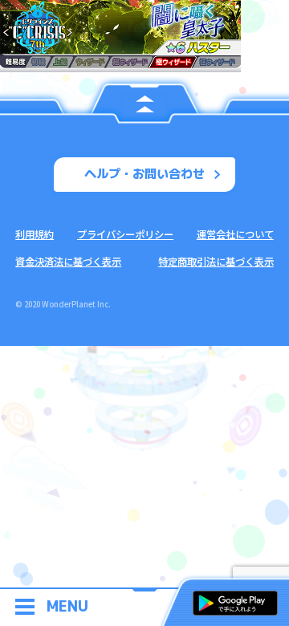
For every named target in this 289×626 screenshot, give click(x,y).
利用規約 (34, 234)
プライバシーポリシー (125, 234)
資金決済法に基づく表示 (68, 261)
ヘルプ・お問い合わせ (144, 173)
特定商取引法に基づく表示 (216, 261)
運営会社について (235, 234)
